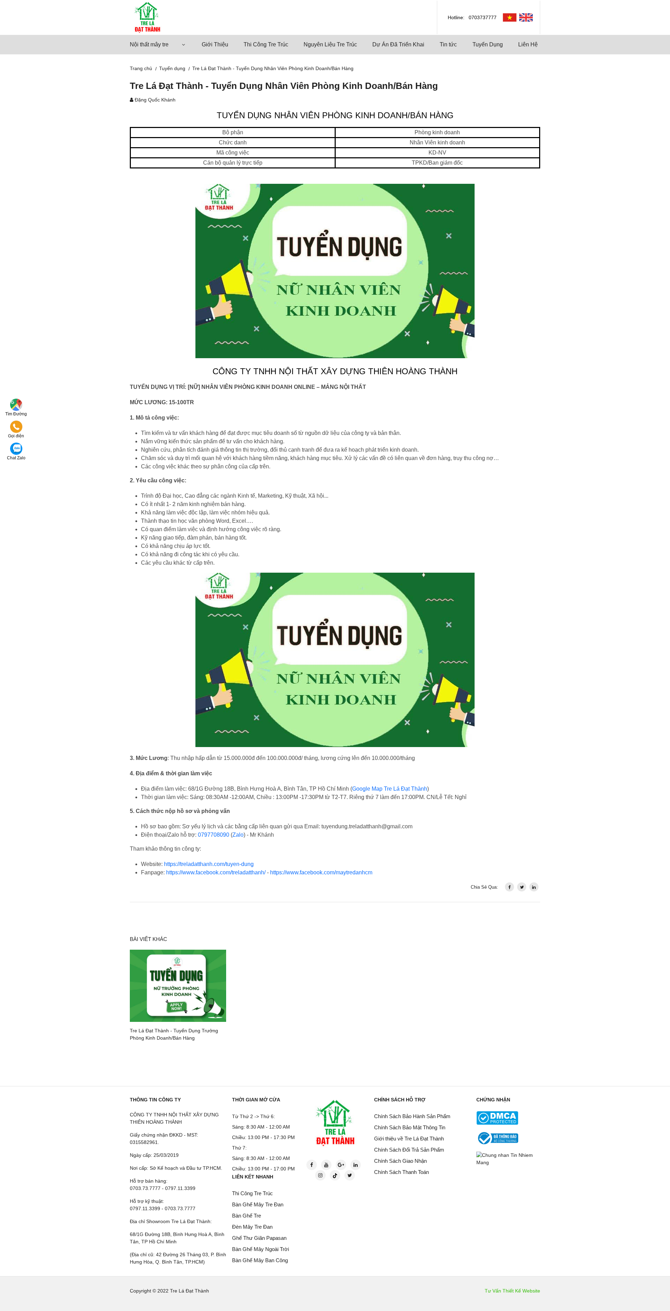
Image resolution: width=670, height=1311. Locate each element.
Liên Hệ (528, 44)
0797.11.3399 (180, 1188)
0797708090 (213, 835)
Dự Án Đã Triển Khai (398, 44)
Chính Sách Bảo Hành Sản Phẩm (412, 1116)
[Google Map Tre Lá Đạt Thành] (16, 404)
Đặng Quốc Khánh (155, 100)
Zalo (238, 835)
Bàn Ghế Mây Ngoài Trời (260, 1249)
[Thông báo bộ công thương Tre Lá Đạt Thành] (497, 1137)
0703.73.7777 (145, 1188)
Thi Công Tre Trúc (266, 44)
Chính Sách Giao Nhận (400, 1161)
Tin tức (448, 44)
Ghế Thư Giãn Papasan (259, 1238)
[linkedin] (533, 886)
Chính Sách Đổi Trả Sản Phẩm (409, 1150)
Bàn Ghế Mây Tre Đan (257, 1204)
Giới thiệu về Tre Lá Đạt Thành (409, 1139)
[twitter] (521, 886)
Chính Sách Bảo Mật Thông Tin (409, 1127)
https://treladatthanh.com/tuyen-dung (209, 864)
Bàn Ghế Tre (246, 1216)
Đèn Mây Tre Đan (252, 1227)
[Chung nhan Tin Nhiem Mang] (509, 1158)
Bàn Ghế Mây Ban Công (260, 1260)
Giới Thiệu (215, 44)
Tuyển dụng (172, 68)
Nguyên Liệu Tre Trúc (330, 44)
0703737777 (483, 17)
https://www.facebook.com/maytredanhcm (321, 872)
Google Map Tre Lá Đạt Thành (389, 789)
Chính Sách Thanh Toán (401, 1172)
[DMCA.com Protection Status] (497, 1117)
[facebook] (509, 886)
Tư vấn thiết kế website (512, 1291)
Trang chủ (141, 68)
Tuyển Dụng (487, 44)
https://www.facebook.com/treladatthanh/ (216, 872)
